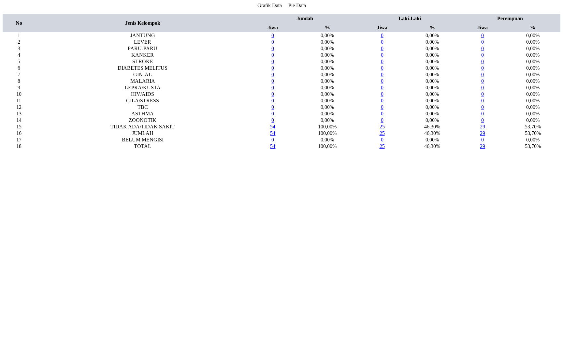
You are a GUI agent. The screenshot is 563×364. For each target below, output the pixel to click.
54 (272, 126)
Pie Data (297, 5)
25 (382, 126)
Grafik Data (269, 5)
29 (482, 126)
